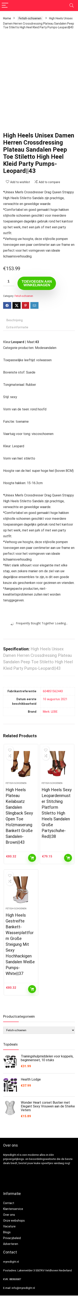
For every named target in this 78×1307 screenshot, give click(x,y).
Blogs (7, 1232)
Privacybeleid (12, 1238)
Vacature (9, 1226)
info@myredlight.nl (23, 1288)
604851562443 (53, 691)
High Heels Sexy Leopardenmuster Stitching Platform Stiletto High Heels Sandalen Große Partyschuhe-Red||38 (57, 813)
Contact (8, 1203)
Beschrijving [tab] (14, 320)
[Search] (72, 5)
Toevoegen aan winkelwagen (37, 283)
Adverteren (10, 1244)
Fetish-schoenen (30, 18)
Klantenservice (13, 1209)
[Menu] (5, 5)
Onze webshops (14, 1220)
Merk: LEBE (50, 711)
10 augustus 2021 (55, 699)
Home (7, 18)
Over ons (9, 1214)
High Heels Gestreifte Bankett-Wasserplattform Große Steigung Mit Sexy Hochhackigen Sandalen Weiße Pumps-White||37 (20, 944)
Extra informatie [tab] (17, 327)
